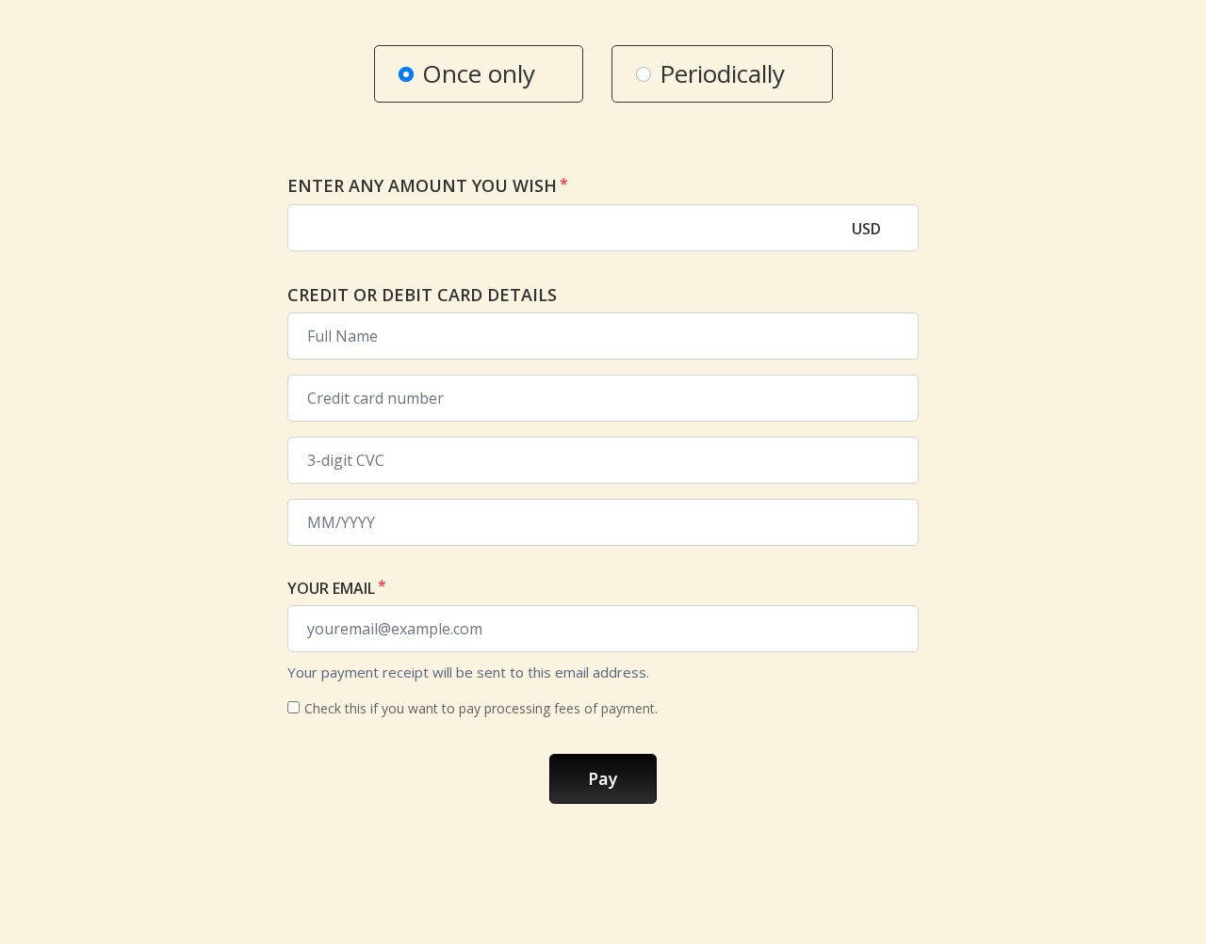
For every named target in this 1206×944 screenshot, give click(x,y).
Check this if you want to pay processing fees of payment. (481, 708)
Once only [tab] (478, 73)
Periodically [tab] (722, 73)
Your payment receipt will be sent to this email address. (468, 672)
